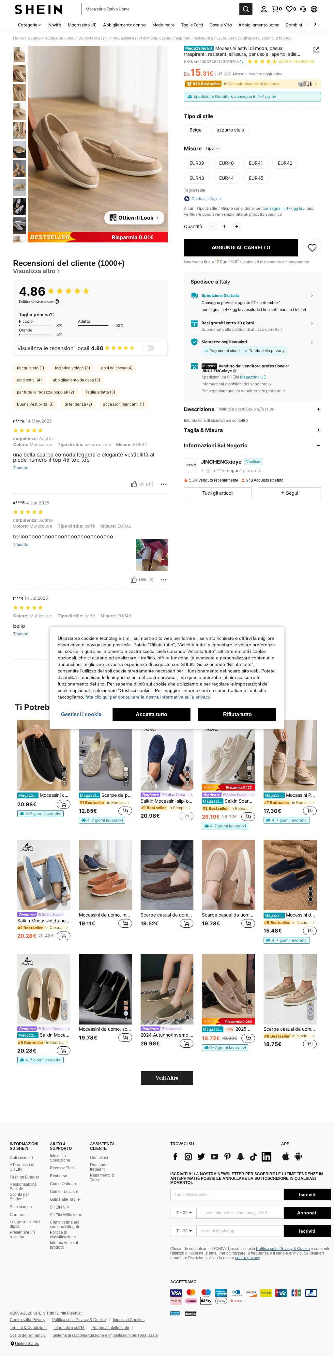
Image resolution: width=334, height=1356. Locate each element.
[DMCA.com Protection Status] (190, 1313)
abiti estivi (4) (29, 380)
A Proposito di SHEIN (22, 1167)
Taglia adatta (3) (100, 392)
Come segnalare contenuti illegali (65, 1224)
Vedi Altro (167, 1078)
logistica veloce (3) (72, 367)
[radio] (195, 129)
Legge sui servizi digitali (25, 1224)
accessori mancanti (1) (123, 404)
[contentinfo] (250, 1297)
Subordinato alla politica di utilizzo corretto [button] (241, 329)
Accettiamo (183, 1282)
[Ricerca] (245, 9)
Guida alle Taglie (65, 1199)
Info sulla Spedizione (60, 1158)
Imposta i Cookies (128, 1319)
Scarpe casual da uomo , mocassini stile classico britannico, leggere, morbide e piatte (228, 914)
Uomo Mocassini (93, 38)
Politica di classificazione (63, 1234)
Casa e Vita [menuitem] (220, 24)
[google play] (298, 1159)
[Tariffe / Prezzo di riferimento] (216, 74)
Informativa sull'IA (68, 1327)
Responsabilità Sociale (23, 1186)
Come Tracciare (64, 1191)
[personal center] (264, 9)
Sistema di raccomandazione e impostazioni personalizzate (105, 1335)
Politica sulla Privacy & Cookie (283, 1248)
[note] (40, 813)
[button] (303, 9)
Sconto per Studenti (19, 1196)
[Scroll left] (307, 24)
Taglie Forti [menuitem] (192, 24)
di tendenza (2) (78, 404)
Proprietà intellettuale (110, 1327)
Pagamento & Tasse (102, 1177)
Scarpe (34, 38)
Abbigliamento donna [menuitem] (124, 24)
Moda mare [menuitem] (163, 24)
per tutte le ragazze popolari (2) (45, 392)
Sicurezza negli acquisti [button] (224, 342)
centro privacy (247, 1258)
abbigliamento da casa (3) (76, 380)
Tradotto (20, 468)
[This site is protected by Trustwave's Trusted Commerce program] (175, 1313)
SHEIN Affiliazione (66, 1215)
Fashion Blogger (24, 1177)
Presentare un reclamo (22, 1234)
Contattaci (99, 1157)
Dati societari (21, 1157)
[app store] (285, 1159)
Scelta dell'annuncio (28, 1335)
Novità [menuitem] (54, 24)
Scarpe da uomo (59, 38)
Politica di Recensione (36, 301)
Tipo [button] (209, 148)
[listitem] (44, 771)
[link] (276, 9)
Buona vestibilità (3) (35, 404)
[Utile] (134, 484)
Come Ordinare (63, 1183)
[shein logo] (38, 9)
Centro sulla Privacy (27, 1319)
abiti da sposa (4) (116, 367)
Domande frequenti (99, 1167)
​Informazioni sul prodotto (64, 1245)
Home (18, 38)
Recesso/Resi (62, 1168)
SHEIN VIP (59, 1207)
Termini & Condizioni (28, 1327)
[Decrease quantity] (212, 226)
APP (285, 1144)
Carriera (17, 1214)
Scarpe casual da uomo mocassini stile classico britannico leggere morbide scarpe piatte (290, 1029)
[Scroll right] (315, 24)
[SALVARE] (312, 247)
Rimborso (58, 1176)
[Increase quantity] (237, 226)
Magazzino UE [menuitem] (82, 24)
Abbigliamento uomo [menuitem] (258, 24)
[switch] (148, 348)
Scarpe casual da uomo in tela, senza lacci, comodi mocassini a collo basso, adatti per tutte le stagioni (167, 914)
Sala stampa (21, 1207)
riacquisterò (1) (30, 367)
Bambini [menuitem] (294, 24)
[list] (222, 1157)
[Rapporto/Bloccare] (164, 484)
